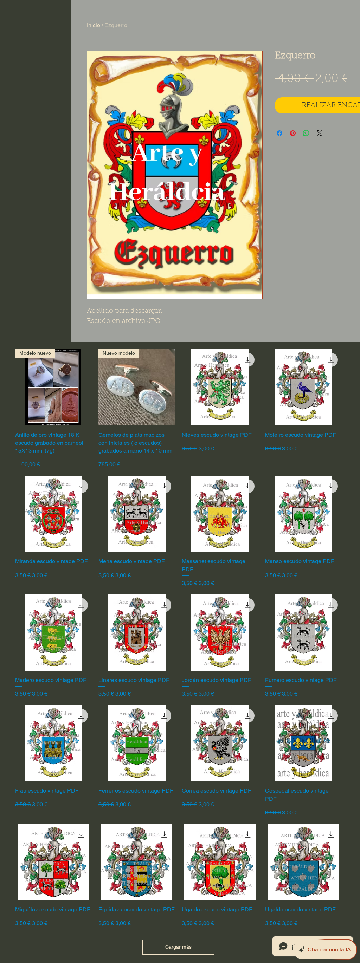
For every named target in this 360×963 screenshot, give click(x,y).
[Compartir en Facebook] (279, 133)
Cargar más (178, 947)
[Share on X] (319, 133)
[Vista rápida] (220, 387)
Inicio (93, 25)
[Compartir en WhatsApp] (306, 133)
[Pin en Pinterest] (293, 133)
